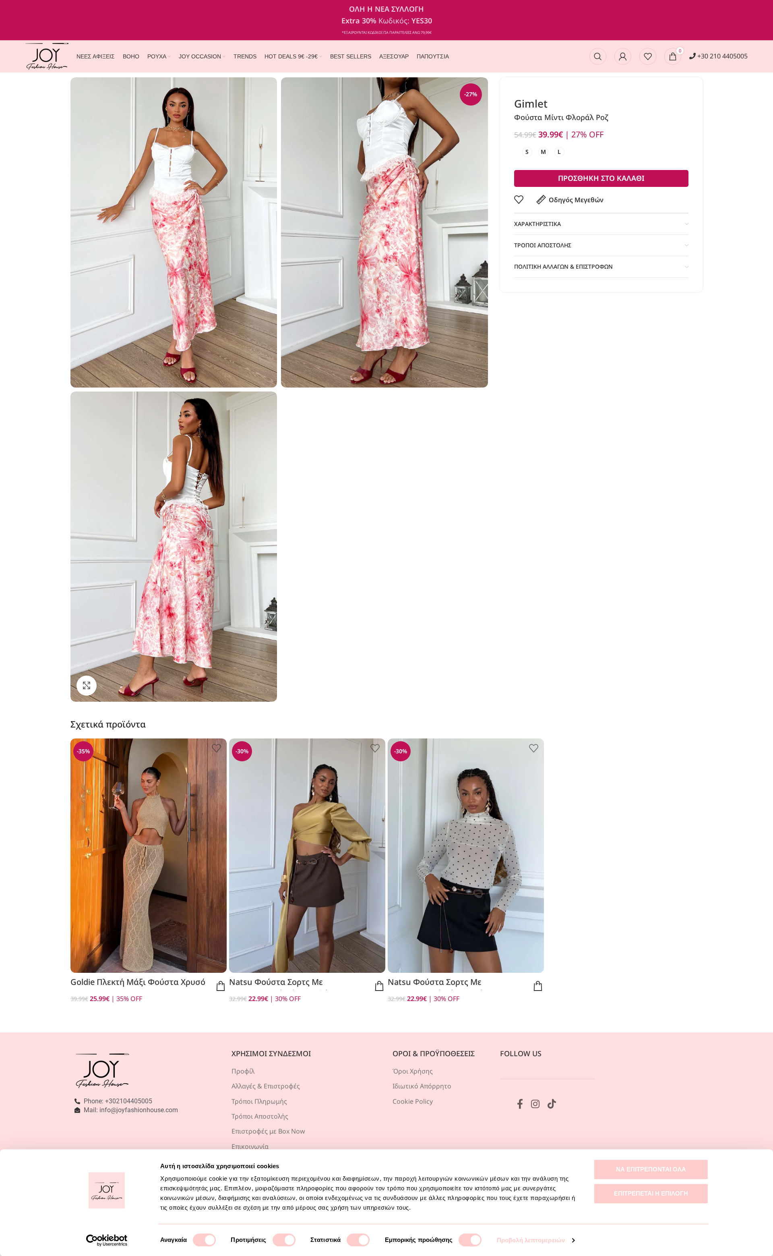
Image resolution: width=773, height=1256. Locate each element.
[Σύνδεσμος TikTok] (552, 1104)
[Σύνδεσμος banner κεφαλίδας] (386, 20)
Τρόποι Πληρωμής (259, 1101)
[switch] (284, 1239)
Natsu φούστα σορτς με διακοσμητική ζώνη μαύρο (440, 987)
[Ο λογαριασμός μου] (622, 56)
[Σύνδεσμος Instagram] (535, 1104)
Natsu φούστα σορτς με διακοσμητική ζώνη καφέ (278, 987)
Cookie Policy (413, 1101)
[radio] (527, 152)
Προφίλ (242, 1071)
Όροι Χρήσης (413, 1071)
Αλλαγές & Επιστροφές (265, 1086)
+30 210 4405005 (722, 56)
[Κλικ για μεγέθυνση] (86, 686)
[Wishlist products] (647, 56)
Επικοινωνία (250, 1146)
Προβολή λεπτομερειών (531, 1240)
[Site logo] (46, 55)
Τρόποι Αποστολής (259, 1116)
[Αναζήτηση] (597, 56)
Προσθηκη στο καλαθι (601, 178)
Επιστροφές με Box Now (268, 1131)
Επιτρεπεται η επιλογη (651, 1193)
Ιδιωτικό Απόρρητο (422, 1086)
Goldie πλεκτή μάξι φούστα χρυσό (137, 981)
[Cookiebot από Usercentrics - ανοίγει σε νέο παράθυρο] (107, 1240)
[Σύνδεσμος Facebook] (520, 1104)
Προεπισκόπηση (221, 986)
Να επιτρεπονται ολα (651, 1169)
